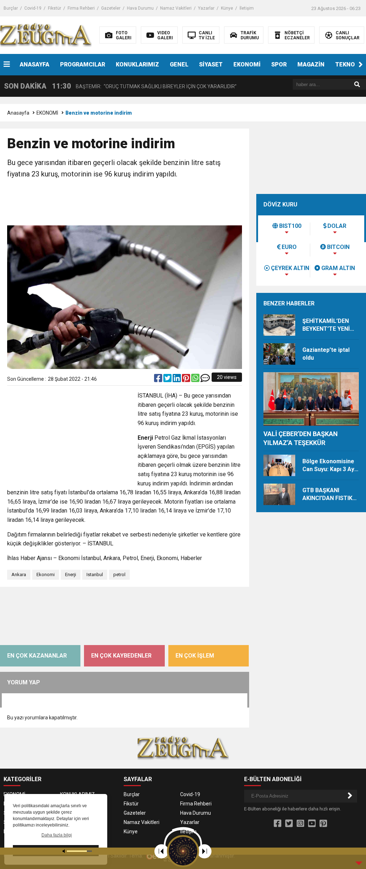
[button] (360, 64)
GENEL (179, 64)
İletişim (246, 8)
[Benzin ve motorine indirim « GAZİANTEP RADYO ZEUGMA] (46, 35)
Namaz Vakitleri (176, 8)
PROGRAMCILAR (82, 64)
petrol (119, 574)
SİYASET (211, 64)
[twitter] (168, 380)
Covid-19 (32, 8)
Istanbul (94, 574)
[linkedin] (177, 380)
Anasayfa (18, 113)
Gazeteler (110, 8)
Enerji (70, 574)
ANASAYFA (34, 64)
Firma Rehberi (81, 8)
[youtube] (312, 824)
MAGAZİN (311, 64)
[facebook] (158, 380)
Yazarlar (206, 8)
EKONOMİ (247, 64)
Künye (227, 8)
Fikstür (54, 8)
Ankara (18, 574)
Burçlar (11, 8)
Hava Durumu (140, 8)
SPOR (279, 64)
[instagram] (300, 824)
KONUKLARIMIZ (137, 64)
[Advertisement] (137, 203)
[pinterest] (186, 380)
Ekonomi (45, 574)
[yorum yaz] (205, 380)
